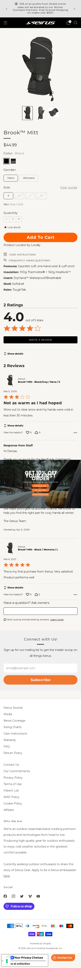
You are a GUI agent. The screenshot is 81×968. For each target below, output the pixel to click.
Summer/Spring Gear (40, 494)
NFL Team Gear (40, 490)
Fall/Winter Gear (40, 486)
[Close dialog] (1, 461)
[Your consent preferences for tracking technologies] (7, 961)
